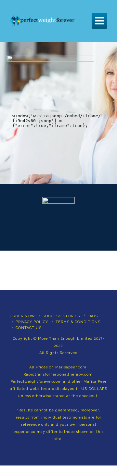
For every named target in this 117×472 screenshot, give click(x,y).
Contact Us (29, 328)
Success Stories (61, 316)
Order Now (22, 316)
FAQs (92, 316)
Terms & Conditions (78, 322)
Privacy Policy (32, 322)
